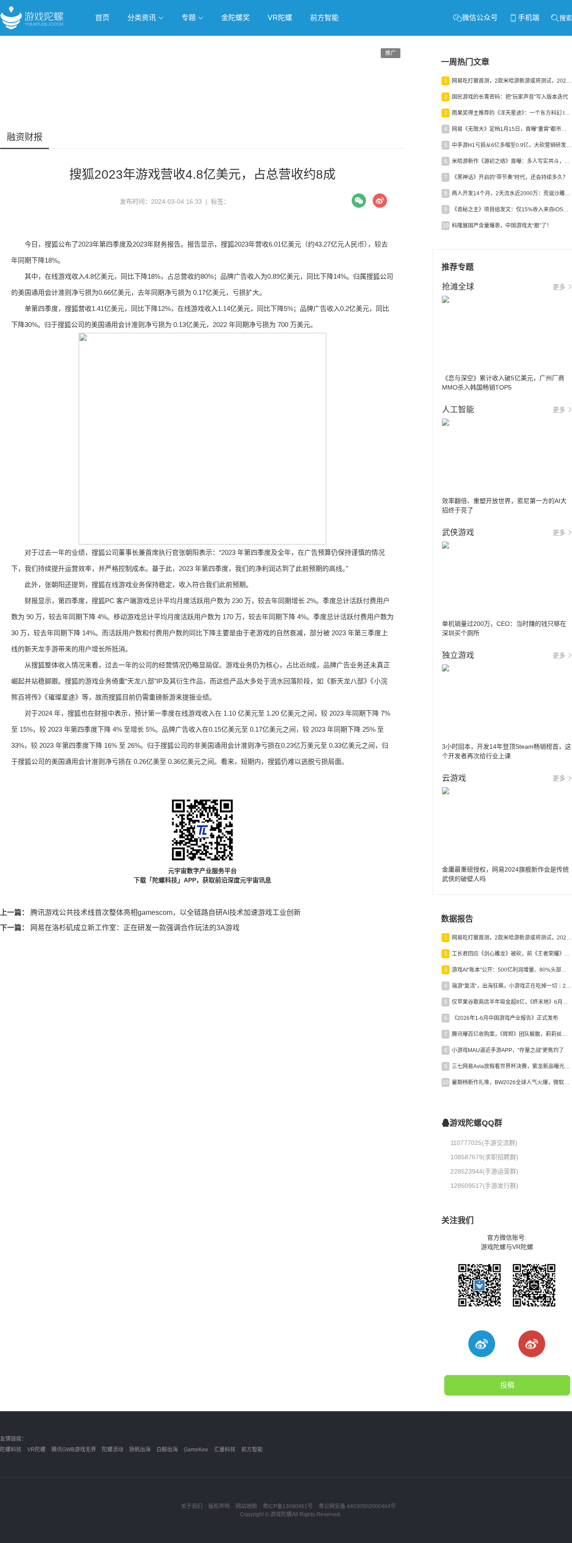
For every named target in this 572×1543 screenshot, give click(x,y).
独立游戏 (219, 43)
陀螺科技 (10, 1450)
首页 (102, 17)
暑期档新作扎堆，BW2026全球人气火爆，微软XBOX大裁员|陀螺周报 (512, 1082)
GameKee (196, 1450)
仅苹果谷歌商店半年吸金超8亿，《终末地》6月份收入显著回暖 (512, 1002)
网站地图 (246, 1506)
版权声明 (219, 1506)
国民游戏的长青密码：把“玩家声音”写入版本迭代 (510, 97)
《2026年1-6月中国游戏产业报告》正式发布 (505, 1018)
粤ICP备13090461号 (288, 1506)
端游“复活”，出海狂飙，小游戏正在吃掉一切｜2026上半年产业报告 (512, 986)
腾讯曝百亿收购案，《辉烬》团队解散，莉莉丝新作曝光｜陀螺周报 (512, 1034)
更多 (559, 286)
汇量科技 (225, 1450)
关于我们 (191, 1506)
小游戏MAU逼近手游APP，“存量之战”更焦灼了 (508, 1050)
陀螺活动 (112, 1450)
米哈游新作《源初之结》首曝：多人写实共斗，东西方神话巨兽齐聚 (512, 161)
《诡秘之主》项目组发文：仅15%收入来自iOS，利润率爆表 (512, 209)
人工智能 (144, 43)
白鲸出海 (167, 1450)
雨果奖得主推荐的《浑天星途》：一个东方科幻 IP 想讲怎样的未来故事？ (512, 113)
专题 (189, 17)
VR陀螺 (280, 17)
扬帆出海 (140, 1450)
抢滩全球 (106, 43)
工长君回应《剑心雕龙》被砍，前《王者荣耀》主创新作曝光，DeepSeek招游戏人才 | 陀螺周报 (512, 954)
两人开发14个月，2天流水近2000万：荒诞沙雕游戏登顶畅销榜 (512, 193)
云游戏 (254, 43)
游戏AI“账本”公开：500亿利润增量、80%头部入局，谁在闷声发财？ (512, 970)
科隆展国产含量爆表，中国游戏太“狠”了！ (502, 225)
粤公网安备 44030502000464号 (357, 1506)
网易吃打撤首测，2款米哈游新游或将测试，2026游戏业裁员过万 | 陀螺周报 (512, 81)
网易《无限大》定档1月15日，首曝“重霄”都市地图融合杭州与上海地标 (512, 129)
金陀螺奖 (235, 17)
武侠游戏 (181, 43)
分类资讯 (142, 17)
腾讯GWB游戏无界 (73, 1450)
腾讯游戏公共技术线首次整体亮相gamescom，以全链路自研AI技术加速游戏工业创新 (150, 912)
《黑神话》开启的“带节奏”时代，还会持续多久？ (510, 177)
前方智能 (324, 17)
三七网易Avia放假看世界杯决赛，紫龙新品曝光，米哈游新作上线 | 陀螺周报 (512, 1066)
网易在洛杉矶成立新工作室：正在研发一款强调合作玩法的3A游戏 (120, 927)
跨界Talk (105, 67)
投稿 (507, 1385)
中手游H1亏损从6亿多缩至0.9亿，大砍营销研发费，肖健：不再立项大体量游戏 (512, 145)
